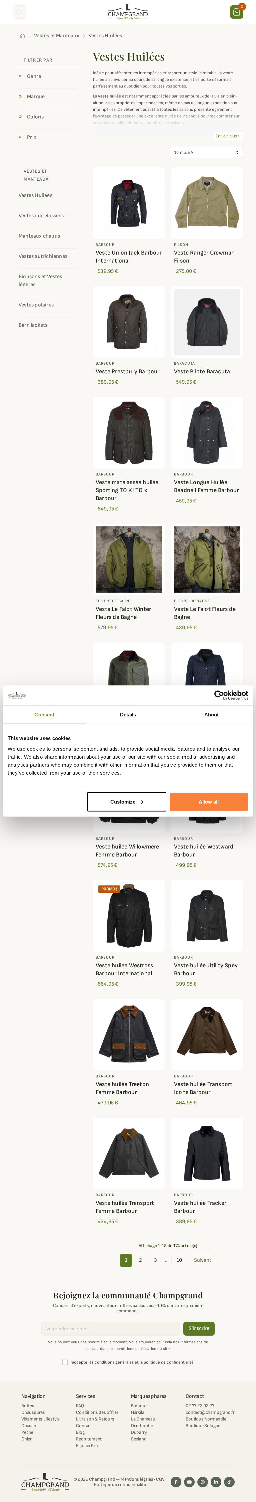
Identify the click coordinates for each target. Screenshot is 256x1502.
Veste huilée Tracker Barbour (200, 1207)
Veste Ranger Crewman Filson (204, 256)
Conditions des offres (97, 1412)
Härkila (137, 1412)
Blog (80, 1432)
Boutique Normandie (206, 1419)
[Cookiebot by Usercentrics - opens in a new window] (219, 695)
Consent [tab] (44, 714)
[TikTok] (229, 1482)
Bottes (27, 1405)
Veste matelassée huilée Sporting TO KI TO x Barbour (127, 490)
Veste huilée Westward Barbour (203, 850)
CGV (160, 1479)
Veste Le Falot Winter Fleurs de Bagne (123, 613)
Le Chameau (143, 1419)
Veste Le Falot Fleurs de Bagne (205, 613)
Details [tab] (128, 714)
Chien (27, 1439)
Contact (84, 1425)
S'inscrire (199, 1328)
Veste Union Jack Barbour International (129, 256)
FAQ (80, 1405)
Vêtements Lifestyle (40, 1419)
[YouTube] (189, 1482)
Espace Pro (87, 1445)
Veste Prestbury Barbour (128, 371)
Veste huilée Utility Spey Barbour (206, 969)
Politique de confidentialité (120, 1484)
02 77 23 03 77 (200, 1405)
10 (179, 1260)
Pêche (27, 1432)
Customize (122, 801)
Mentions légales (137, 1479)
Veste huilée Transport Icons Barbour (203, 1088)
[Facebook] (176, 1482)
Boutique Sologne (203, 1425)
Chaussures (33, 1412)
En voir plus (228, 136)
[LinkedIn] (216, 1482)
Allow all (209, 801)
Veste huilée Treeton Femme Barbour (122, 1088)
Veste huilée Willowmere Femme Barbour (127, 850)
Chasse (28, 1425)
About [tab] (211, 714)
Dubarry (139, 1432)
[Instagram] (202, 1482)
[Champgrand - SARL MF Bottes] (128, 11)
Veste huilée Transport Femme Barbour (125, 1207)
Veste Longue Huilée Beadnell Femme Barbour (206, 486)
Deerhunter (142, 1425)
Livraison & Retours (95, 1419)
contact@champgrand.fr (210, 1412)
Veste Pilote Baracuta (202, 371)
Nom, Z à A (183, 152)
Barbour (139, 1405)
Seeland (139, 1439)
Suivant (202, 1260)
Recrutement (89, 1439)
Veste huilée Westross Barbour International (124, 969)
